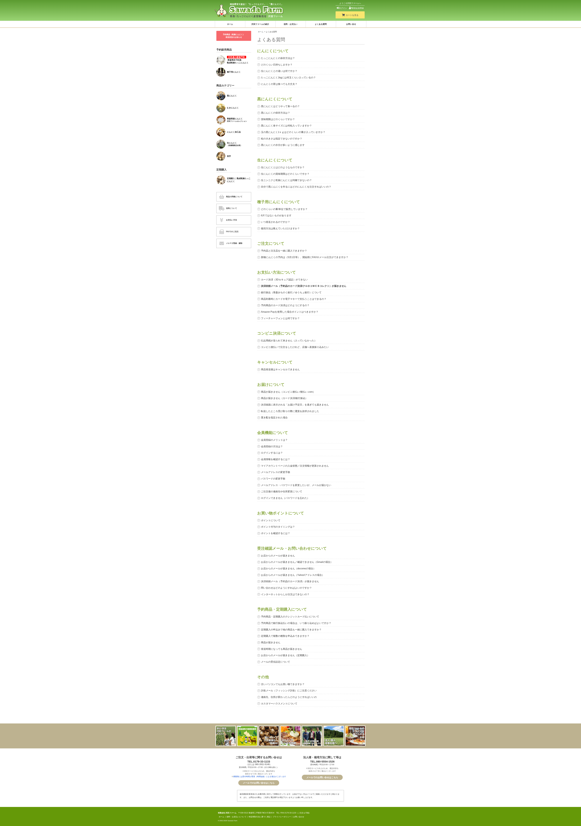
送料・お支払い (290, 24)
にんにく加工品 (234, 132)
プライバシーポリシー (282, 817)
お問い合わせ (298, 817)
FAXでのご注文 (232, 232)
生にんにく (234, 144)
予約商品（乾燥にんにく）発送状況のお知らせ (234, 35)
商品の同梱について (234, 197)
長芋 (229, 156)
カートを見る (352, 15)
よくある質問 (321, 24)
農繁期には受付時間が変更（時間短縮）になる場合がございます (259, 776)
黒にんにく (232, 96)
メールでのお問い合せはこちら (259, 783)
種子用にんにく (234, 72)
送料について (231, 208)
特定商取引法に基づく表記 (260, 817)
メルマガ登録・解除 (234, 243)
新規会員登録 (358, 8)
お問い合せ (351, 24)
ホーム (230, 24)
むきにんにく (233, 108)
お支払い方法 (231, 220)
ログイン (343, 8)
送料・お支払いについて (236, 817)
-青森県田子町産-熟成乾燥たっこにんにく (238, 60)
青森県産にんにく (237, 120)
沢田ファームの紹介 (260, 24)
